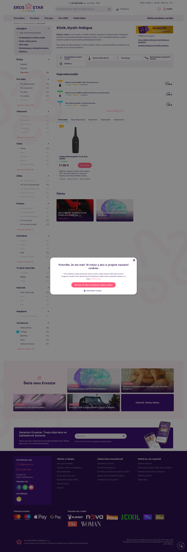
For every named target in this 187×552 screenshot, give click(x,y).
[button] (93, 291)
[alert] (93, 276)
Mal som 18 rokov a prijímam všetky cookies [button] (94, 285)
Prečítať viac (96, 279)
